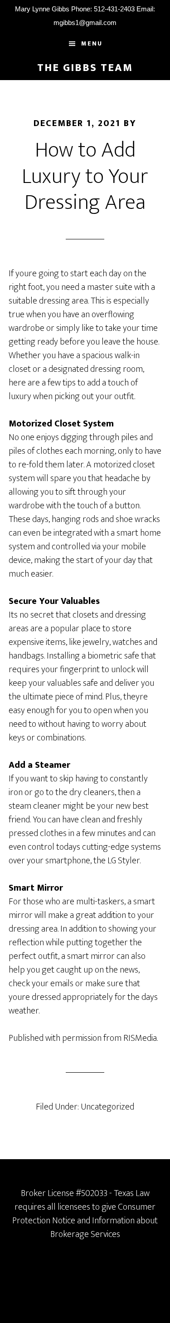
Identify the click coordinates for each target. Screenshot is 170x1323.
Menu (91, 43)
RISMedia (140, 1038)
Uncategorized (107, 1107)
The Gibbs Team (85, 68)
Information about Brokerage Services (104, 1227)
